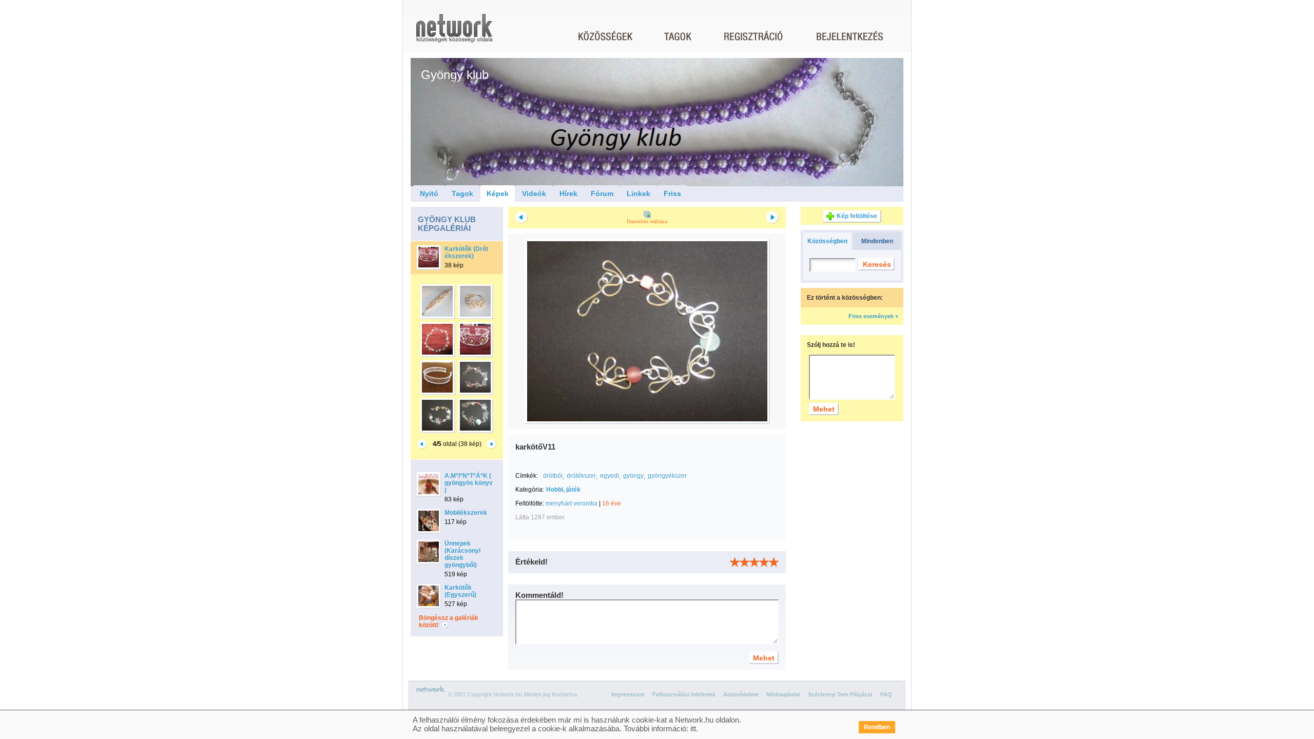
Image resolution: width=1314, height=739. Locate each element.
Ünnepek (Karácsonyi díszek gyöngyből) (462, 554)
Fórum (602, 193)
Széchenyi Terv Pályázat (840, 694)
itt (693, 728)
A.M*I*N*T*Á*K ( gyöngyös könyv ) (469, 483)
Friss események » (873, 316)
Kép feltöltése (857, 216)
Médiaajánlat (783, 694)
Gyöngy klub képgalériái (447, 223)
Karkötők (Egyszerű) (460, 591)
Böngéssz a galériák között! (448, 621)
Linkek (638, 193)
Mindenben (877, 241)
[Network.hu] (454, 33)
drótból (553, 475)
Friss (672, 193)
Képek (498, 193)
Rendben (877, 727)
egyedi (609, 475)
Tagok (462, 193)
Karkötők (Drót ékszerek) (466, 252)
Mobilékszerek (466, 512)
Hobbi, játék (563, 489)
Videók (534, 193)
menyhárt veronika (571, 503)
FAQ (886, 694)
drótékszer (581, 475)
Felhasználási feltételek (684, 694)
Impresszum (628, 694)
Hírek (568, 193)
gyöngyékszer (667, 475)
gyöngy (633, 475)
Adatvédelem (741, 694)
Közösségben (827, 241)
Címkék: (526, 475)
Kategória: (529, 489)
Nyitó (429, 193)
